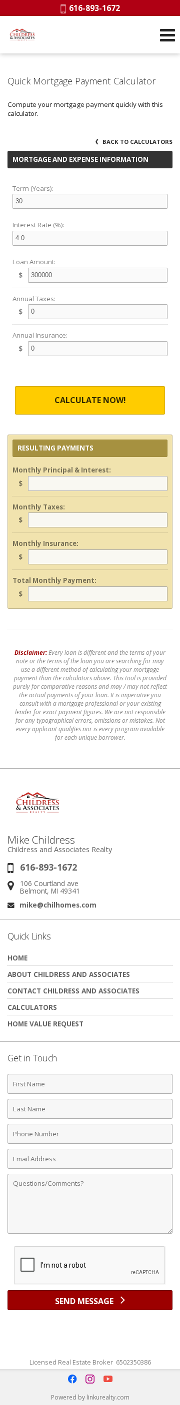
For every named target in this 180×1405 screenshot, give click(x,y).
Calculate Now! (90, 400)
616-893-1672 (93, 8)
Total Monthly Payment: (54, 580)
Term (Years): (33, 188)
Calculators (32, 1007)
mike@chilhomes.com (58, 905)
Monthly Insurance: (45, 543)
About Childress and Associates (69, 974)
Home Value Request (46, 1023)
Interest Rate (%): (38, 224)
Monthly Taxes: (38, 506)
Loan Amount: (34, 261)
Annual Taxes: (34, 298)
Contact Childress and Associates (74, 990)
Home (18, 957)
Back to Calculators (136, 141)
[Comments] (90, 1233)
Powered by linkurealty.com (90, 1397)
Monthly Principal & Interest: (61, 470)
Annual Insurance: (40, 335)
